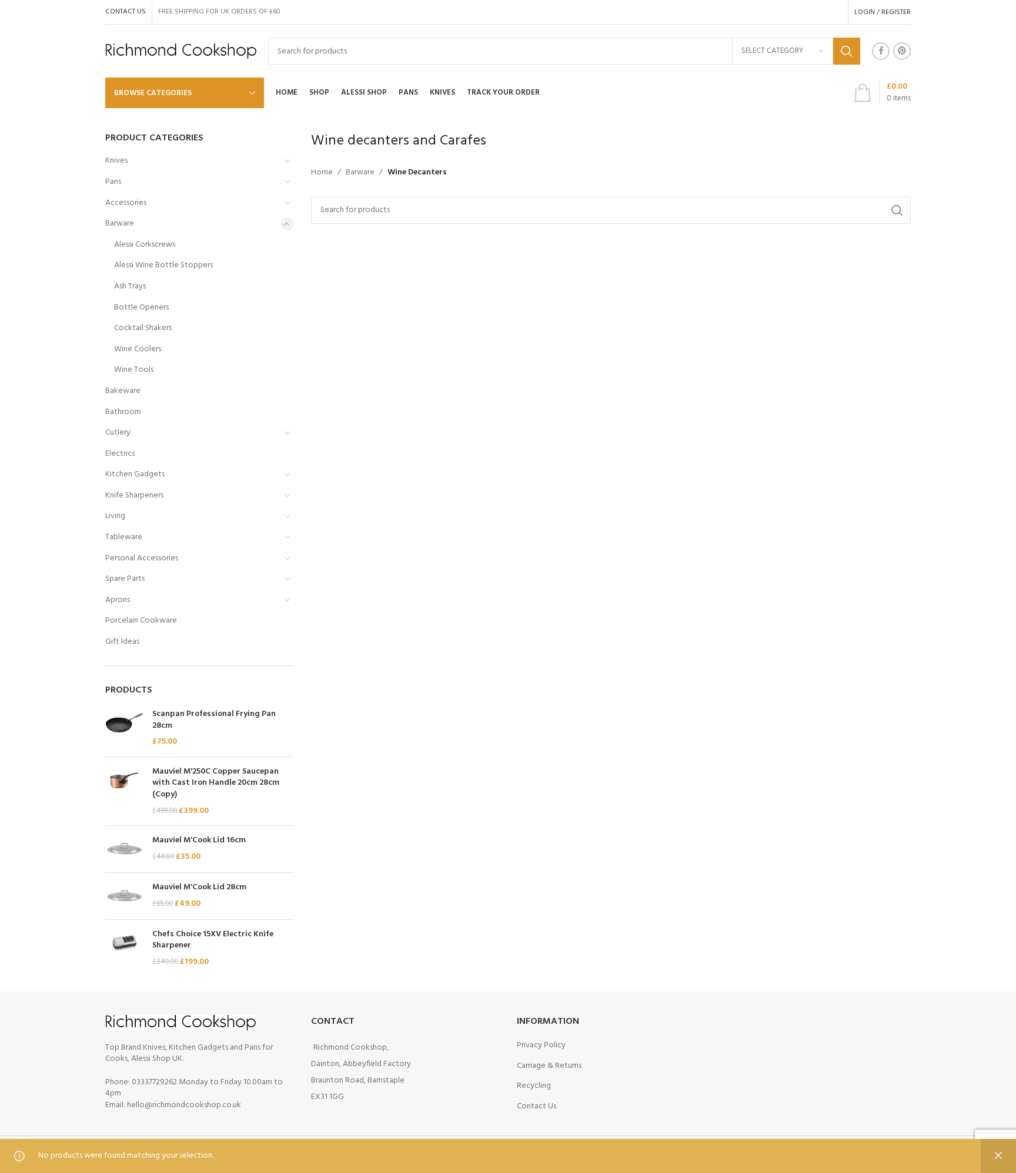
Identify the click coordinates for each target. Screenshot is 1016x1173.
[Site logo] (180, 51)
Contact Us (536, 1106)
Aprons (117, 600)
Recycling (534, 1086)
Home (322, 172)
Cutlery (118, 432)
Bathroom (123, 412)
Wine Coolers (137, 349)
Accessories (125, 203)
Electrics (120, 454)
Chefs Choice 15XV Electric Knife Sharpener (212, 940)
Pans (113, 182)
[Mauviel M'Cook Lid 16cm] (124, 849)
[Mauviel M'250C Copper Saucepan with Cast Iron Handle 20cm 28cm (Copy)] (124, 791)
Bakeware (123, 391)
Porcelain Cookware (141, 620)
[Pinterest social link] (902, 51)
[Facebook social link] (881, 51)
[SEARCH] (846, 51)
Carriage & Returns (549, 1066)
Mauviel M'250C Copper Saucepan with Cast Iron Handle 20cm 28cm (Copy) (215, 783)
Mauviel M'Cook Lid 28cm (199, 887)
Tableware (123, 537)
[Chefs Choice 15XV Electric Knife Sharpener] (124, 948)
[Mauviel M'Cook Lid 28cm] (124, 896)
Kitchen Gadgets (135, 474)
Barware (119, 223)
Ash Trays (130, 286)
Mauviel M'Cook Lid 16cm (199, 840)
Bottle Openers (141, 307)
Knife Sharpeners (134, 495)
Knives (116, 160)
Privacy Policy (541, 1045)
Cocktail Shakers (143, 328)
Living (115, 516)
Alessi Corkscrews (144, 244)
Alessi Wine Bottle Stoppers (163, 265)
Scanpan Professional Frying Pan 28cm (214, 719)
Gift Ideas (122, 641)
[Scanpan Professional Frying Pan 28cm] (124, 728)
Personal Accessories (141, 558)
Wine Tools (133, 370)
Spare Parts (125, 579)
